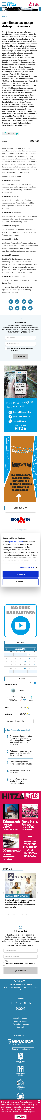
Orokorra (6, 16)
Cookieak (20, 1027)
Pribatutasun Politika (18, 349)
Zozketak (30, 844)
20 (38, 141)
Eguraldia (20, 679)
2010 (32, 141)
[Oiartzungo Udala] (20, 1097)
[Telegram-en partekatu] (11, 308)
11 (35, 141)
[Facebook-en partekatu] (11, 301)
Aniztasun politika (20, 1021)
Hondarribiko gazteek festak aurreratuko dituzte (21, 763)
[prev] (6, 649)
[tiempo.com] (35, 683)
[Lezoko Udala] (20, 1084)
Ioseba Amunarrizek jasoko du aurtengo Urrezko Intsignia (18, 781)
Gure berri (30, 841)
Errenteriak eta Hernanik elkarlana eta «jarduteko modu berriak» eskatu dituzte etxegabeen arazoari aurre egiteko (20, 903)
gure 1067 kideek (16, 541)
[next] (35, 649)
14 (25, 661)
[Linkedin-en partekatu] (24, 308)
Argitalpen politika (20, 1018)
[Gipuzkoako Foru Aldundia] (20, 1044)
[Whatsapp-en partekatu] (17, 308)
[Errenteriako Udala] (20, 1057)
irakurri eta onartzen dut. (22, 349)
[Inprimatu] (30, 308)
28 (25, 668)
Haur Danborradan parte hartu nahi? (20, 771)
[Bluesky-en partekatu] (30, 301)
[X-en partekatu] (17, 301)
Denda (29, 850)
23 (34, 665)
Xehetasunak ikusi (27, 567)
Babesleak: (20, 1035)
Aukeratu (19, 581)
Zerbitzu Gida (20, 508)
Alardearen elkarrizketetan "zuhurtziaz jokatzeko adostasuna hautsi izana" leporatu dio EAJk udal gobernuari (21, 740)
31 (26, 655)
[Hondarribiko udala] (20, 1071)
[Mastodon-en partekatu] (24, 301)
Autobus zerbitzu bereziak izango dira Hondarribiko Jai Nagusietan (21, 753)
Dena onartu (20, 574)
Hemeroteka (30, 853)
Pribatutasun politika (20, 1024)
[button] (24, 721)
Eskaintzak (30, 847)
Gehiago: (10, 721)
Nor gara (30, 856)
